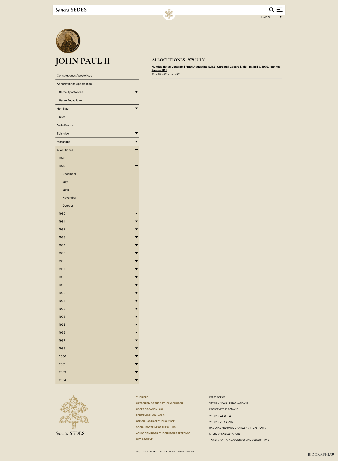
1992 (62, 308)
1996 (62, 332)
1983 (62, 237)
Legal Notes (150, 451)
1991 (62, 301)
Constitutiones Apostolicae (74, 75)
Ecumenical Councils (150, 415)
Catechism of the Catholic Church (159, 403)
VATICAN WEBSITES (220, 415)
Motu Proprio (65, 125)
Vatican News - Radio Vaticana (228, 403)
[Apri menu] (279, 10)
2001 (62, 364)
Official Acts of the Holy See (155, 421)
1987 (62, 269)
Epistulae (63, 133)
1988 (62, 277)
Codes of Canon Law (149, 409)
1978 (62, 158)
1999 (62, 348)
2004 (62, 380)
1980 (62, 213)
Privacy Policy (186, 451)
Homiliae (62, 108)
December (69, 174)
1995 (62, 324)
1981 (62, 221)
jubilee (61, 117)
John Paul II (82, 60)
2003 (62, 372)
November (69, 197)
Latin (269, 18)
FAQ (138, 451)
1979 (62, 166)
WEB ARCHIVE (144, 439)
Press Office (217, 397)
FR (159, 74)
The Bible (142, 397)
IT (165, 74)
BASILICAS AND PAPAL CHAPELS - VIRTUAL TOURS (237, 427)
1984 (62, 245)
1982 (62, 229)
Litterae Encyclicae (69, 100)
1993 (62, 316)
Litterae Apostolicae (70, 92)
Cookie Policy (167, 451)
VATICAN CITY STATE (221, 421)
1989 (62, 285)
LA (171, 74)
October (67, 205)
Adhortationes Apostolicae (74, 84)
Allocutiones (65, 150)
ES (153, 74)
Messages (63, 142)
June (65, 189)
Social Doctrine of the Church (156, 427)
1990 (62, 293)
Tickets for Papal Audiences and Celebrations (239, 439)
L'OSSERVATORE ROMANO (223, 409)
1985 (62, 253)
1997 (62, 340)
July (65, 182)
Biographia (322, 454)
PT (178, 74)
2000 (62, 356)
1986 (62, 261)
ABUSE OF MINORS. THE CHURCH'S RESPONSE (163, 433)
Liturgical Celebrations (224, 433)
